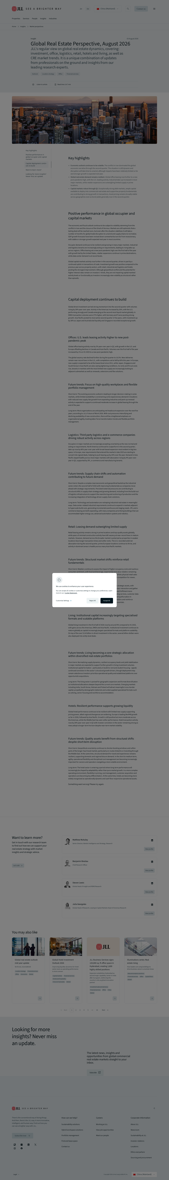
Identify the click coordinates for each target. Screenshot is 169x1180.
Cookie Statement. (71, 593)
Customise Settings (64, 600)
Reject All (92, 601)
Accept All (106, 601)
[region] (84, 590)
